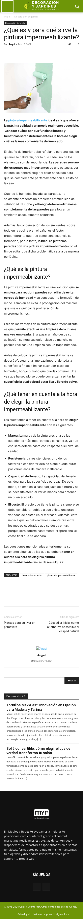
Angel (12, 44)
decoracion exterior (32, 575)
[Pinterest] (27, 53)
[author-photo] (41, 648)
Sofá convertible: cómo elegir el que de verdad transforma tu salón (38, 750)
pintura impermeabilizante (61, 575)
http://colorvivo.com (41, 661)
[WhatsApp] (36, 53)
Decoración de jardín (26, 16)
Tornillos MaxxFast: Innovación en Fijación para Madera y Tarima (41, 707)
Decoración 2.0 (16, 696)
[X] (17, 53)
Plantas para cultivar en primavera (19, 625)
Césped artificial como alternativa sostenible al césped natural (63, 627)
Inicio (7, 16)
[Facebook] (8, 53)
